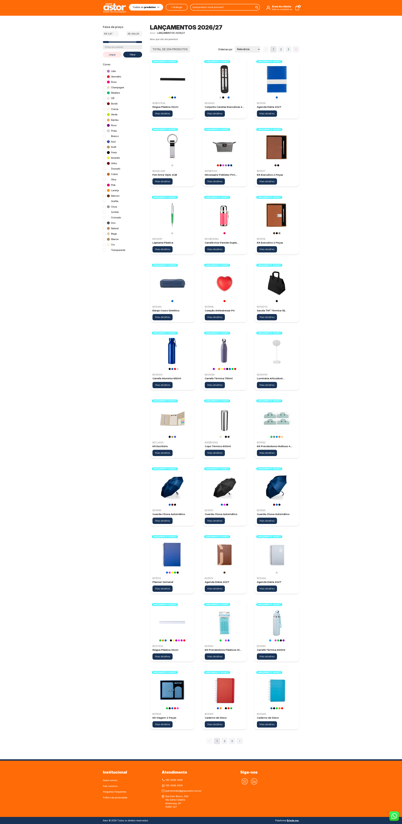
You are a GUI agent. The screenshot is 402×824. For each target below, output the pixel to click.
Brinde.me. (293, 820)
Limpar (112, 54)
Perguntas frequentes (114, 791)
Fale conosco (110, 786)
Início (152, 33)
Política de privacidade (115, 797)
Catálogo (176, 7)
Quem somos (110, 780)
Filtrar (133, 54)
